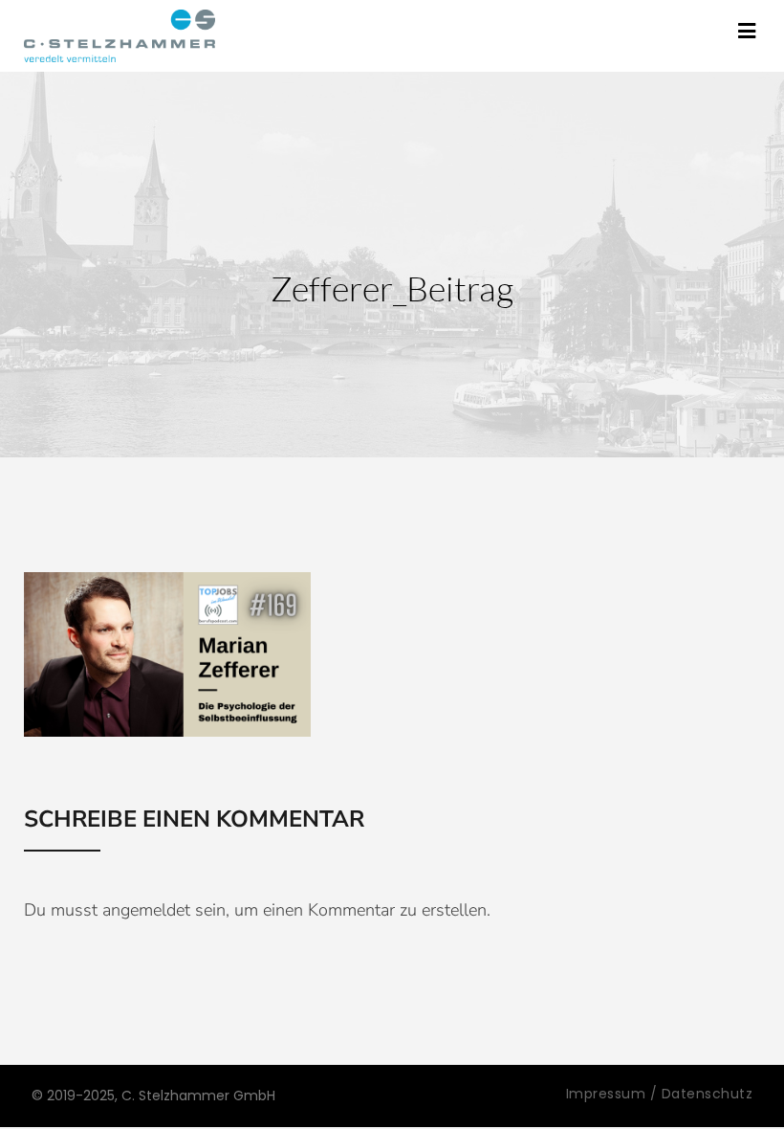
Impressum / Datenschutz (659, 1093)
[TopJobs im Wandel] (119, 36)
